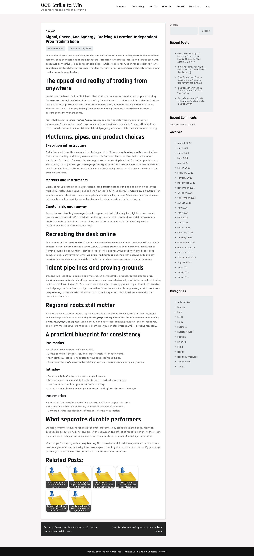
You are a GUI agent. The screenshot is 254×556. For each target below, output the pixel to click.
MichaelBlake (55, 48)
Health (153, 6)
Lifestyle (167, 6)
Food (180, 346)
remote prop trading (66, 72)
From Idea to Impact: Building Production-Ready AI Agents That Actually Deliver (189, 57)
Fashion (181, 336)
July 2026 (182, 147)
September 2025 (186, 197)
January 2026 (184, 177)
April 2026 (182, 162)
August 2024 (184, 262)
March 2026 (183, 167)
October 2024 (185, 252)
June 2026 (183, 152)
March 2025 (183, 227)
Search (174, 24)
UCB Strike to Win (61, 5)
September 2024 (186, 257)
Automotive (184, 301)
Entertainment (185, 331)
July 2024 (182, 267)
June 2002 (183, 277)
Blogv (180, 321)
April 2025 (182, 222)
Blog (208, 6)
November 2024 (186, 247)
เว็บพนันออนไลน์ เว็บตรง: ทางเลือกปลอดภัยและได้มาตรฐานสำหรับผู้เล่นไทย (190, 80)
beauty (181, 306)
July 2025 (182, 207)
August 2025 (184, 202)
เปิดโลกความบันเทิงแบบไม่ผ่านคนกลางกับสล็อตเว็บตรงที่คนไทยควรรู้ (191, 69)
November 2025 (186, 187)
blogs (180, 316)
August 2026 (184, 142)
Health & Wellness (187, 356)
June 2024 (183, 272)
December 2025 (186, 182)
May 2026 (182, 157)
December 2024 (186, 242)
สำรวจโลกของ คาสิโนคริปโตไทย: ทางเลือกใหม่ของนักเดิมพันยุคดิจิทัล (191, 101)
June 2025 (183, 212)
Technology (137, 6)
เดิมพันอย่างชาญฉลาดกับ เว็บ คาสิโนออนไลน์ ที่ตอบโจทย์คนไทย (190, 90)
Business (121, 6)
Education (194, 6)
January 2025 (184, 237)
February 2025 (185, 232)
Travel (180, 6)
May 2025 (182, 217)
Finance (50, 31)
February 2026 (185, 172)
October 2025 (185, 192)
